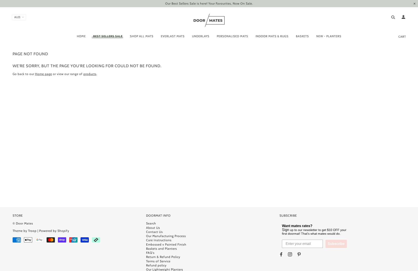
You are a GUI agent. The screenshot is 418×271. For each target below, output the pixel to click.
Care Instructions (159, 240)
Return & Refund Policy (163, 257)
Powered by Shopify (54, 231)
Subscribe (336, 244)
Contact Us (154, 232)
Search (151, 223)
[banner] (209, 20)
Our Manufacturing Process (166, 236)
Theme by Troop (25, 231)
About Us (153, 228)
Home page (43, 74)
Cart (402, 36)
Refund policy (156, 265)
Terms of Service (158, 261)
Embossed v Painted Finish (166, 244)
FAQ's (150, 253)
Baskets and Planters (161, 249)
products (89, 74)
